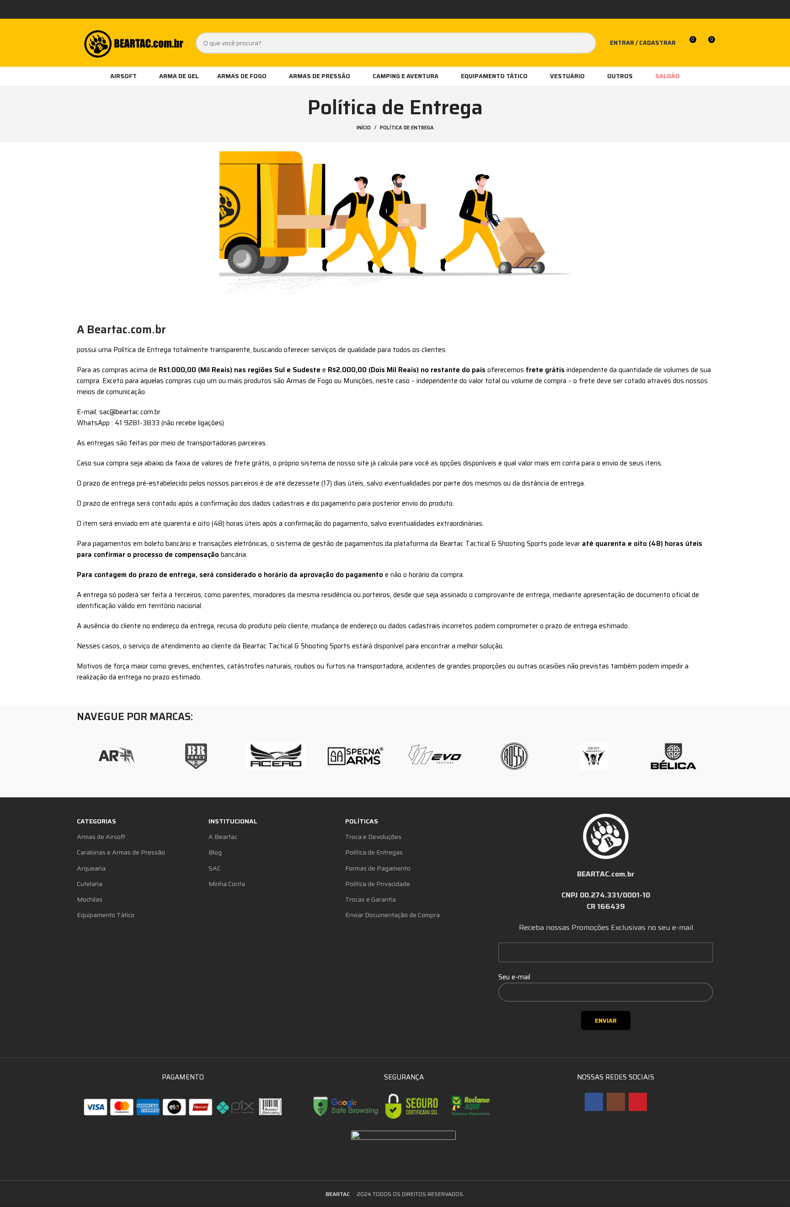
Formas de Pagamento (378, 868)
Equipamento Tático (105, 915)
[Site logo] (133, 42)
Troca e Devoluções (373, 837)
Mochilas (89, 899)
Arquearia (91, 868)
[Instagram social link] (616, 1102)
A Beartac (222, 837)
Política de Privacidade (377, 884)
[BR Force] (196, 756)
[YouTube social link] (638, 1102)
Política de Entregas (374, 852)
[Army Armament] (594, 756)
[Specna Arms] (355, 756)
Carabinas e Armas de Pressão (121, 852)
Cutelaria (89, 884)
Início (364, 128)
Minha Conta (226, 884)
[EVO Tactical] (435, 756)
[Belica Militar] (673, 756)
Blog (215, 852)
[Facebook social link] (594, 1102)
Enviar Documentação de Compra (392, 915)
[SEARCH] (585, 42)
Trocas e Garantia (370, 899)
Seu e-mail (514, 977)
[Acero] (275, 756)
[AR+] (116, 756)
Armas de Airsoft (101, 837)
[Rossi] (514, 756)
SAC (214, 868)
